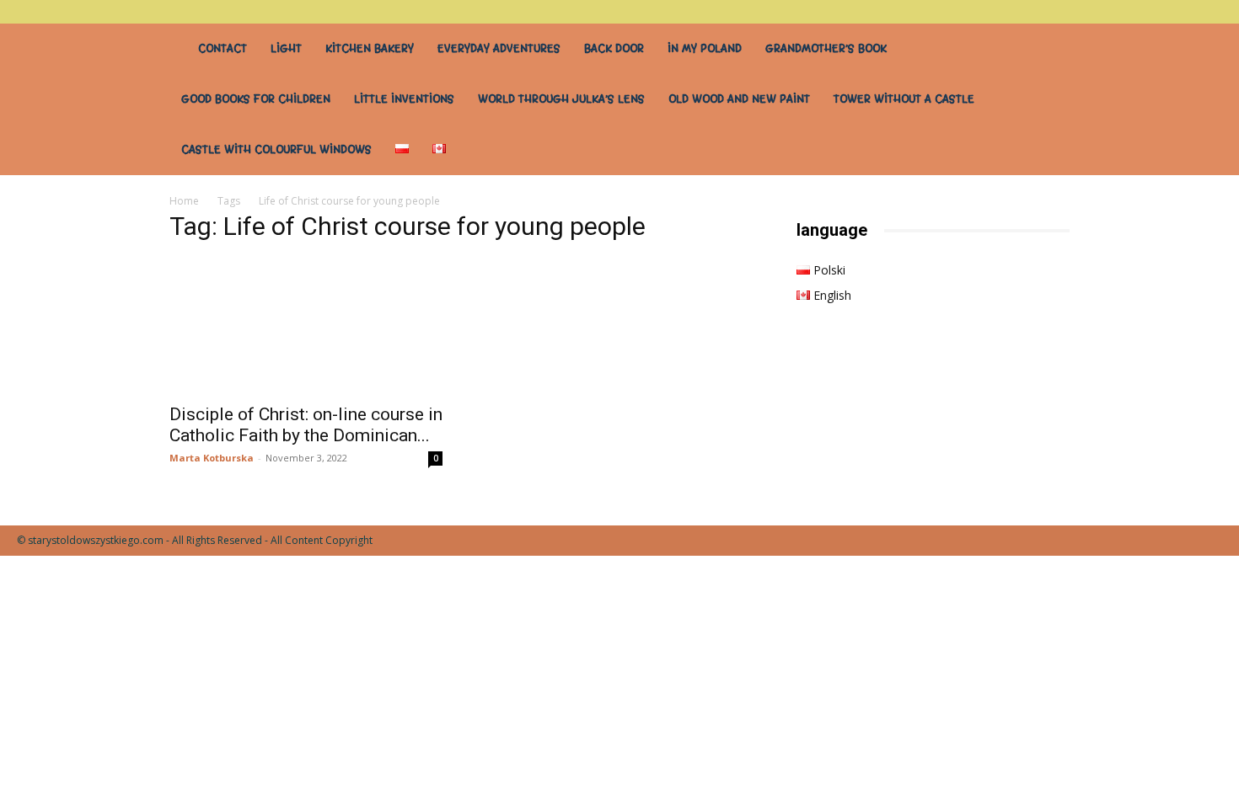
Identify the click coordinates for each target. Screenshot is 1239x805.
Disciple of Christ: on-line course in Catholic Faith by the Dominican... (305, 424)
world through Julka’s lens (561, 99)
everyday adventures (498, 48)
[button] (1209, 11)
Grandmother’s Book (826, 48)
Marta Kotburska (211, 457)
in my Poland (705, 48)
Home (184, 201)
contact (222, 48)
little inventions (404, 99)
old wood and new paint (739, 99)
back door (614, 48)
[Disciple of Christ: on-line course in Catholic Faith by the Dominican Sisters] (305, 326)
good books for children (255, 99)
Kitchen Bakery (369, 48)
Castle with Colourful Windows (276, 149)
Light (286, 48)
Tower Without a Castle (904, 99)
